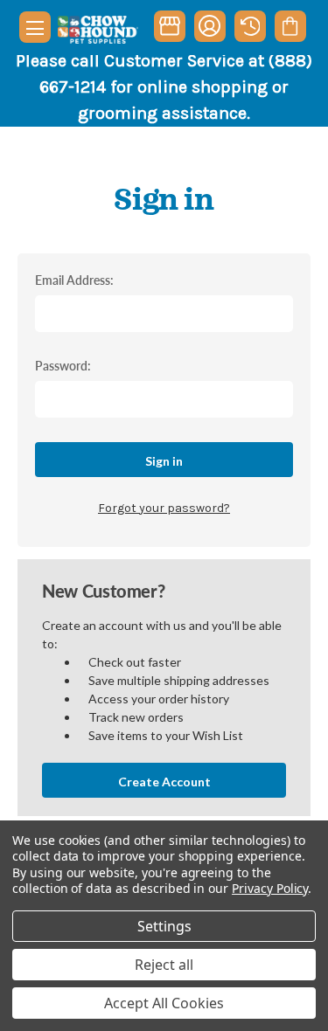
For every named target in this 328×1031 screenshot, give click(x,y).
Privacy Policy (270, 888)
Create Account (164, 781)
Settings (164, 926)
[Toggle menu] (35, 27)
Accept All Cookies (164, 1003)
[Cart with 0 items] (290, 26)
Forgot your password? (164, 508)
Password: (63, 365)
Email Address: (74, 279)
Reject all (164, 964)
